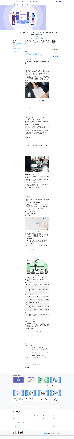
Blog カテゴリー (16, 4)
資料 (30, 1)
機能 (22, 1)
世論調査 (14, 418)
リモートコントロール (15, 426)
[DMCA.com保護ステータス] (47, 433)
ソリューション (27, 1)
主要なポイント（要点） (16, 51)
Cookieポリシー (55, 423)
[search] (60, 4)
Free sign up (58, 1)
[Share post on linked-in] (17, 40)
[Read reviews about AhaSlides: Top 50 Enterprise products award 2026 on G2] (21, 432)
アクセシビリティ (55, 426)
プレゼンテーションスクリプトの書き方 (18, 46)
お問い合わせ (54, 418)
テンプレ (24, 419)
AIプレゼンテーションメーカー (17, 422)
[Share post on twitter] (19, 40)
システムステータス (53, 433)
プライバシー (54, 422)
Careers (54, 419)
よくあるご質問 (15, 52)
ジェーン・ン (33, 38)
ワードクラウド (15, 419)
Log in (54, 1)
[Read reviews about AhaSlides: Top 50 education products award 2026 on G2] (17, 432)
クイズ (31, 234)
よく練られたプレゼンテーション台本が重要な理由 (18, 44)
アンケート (14, 423)
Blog (23, 418)
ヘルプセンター (25, 422)
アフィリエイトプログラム (26, 423)
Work (37, 36)
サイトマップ (58, 433)
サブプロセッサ (55, 427)
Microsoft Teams (35, 419)
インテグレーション (35, 415)
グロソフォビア (41, 76)
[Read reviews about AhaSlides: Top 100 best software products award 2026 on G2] (14, 432)
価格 (33, 1)
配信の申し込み (55, 56)
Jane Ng (53, 44)
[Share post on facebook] (21, 40)
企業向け (36, 1)
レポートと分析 (15, 427)
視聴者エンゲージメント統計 (24, 4)
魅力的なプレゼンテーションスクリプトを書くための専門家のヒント (18, 48)
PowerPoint (34, 418)
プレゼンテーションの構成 (38, 364)
